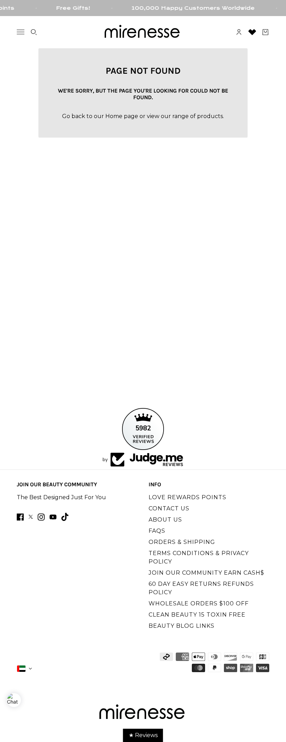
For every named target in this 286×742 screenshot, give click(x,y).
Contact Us (169, 508)
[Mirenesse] (143, 32)
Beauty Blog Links (181, 626)
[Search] (34, 32)
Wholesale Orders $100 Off (199, 603)
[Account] (239, 32)
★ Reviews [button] (143, 735)
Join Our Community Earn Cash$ (206, 572)
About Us (165, 519)
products (210, 116)
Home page (121, 116)
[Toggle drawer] (20, 32)
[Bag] (265, 32)
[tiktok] (65, 516)
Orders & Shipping (182, 542)
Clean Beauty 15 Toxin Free (197, 614)
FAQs (157, 531)
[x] (30, 516)
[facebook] (20, 517)
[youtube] (53, 517)
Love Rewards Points (187, 497)
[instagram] (41, 517)
